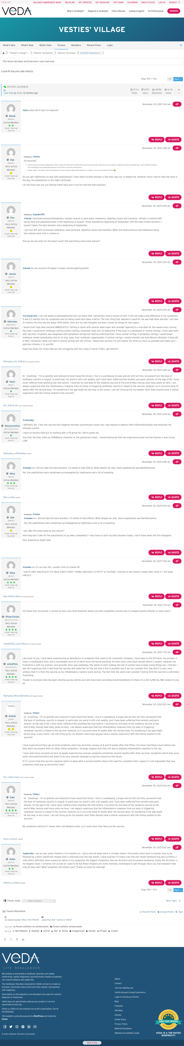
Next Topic (172, 900)
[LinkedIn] (29, 1027)
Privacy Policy (121, 1024)
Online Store (120, 1019)
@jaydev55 (38, 214)
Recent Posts (94, 45)
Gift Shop (118, 2)
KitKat (21, 361)
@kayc (36, 713)
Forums (61, 45)
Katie (12, 859)
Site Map (119, 1010)
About (117, 979)
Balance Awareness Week (47, 2)
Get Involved (103, 2)
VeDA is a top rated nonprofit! (168, 1034)
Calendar (132, 2)
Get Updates (85, 2)
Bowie (12, 116)
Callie (11, 777)
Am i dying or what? (62, 919)
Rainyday (8, 361)
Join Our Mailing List (124, 988)
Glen (12, 797)
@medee (27, 468)
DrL (15, 361)
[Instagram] (17, 1027)
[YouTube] (35, 1027)
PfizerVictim (12, 616)
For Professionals (156, 11)
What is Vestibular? (75, 11)
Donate (174, 11)
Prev (163, 79)
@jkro (26, 110)
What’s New (9, 45)
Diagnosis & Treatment (98, 11)
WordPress (38, 1016)
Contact (118, 983)
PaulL (20, 93)
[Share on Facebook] (5, 939)
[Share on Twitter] (11, 939)
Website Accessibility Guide (127, 1033)
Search (173, 2)
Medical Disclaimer (123, 1028)
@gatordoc (28, 853)
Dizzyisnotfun (12, 426)
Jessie (12, 274)
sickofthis (12, 664)
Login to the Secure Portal (127, 997)
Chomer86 (8, 643)
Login (110, 45)
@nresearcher (30, 315)
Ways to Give (148, 2)
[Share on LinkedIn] (23, 939)
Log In (162, 2)
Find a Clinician (118, 11)
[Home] (16, 11)
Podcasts (119, 1006)
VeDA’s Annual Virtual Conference (130, 992)
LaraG (18, 643)
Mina (12, 473)
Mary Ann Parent (30, 919)
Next (177, 79)
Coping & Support (136, 11)
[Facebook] (5, 1027)
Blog (117, 1001)
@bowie (26, 268)
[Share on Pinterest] (17, 939)
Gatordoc (12, 321)
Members (76, 45)
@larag (27, 218)
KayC (12, 381)
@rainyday (28, 420)
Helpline (70, 2)
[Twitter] (11, 1027)
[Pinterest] (23, 1027)
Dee (12, 160)
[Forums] (3, 53)
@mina (36, 156)
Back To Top (92, 1043)
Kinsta (5, 1019)
